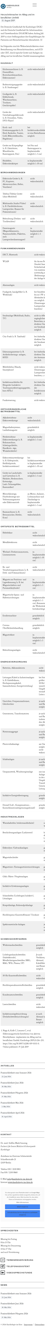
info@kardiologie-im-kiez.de (19, 1179)
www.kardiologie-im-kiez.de (20, 1182)
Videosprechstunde (19, 1273)
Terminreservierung (20, 1260)
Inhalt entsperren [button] (22, 1207)
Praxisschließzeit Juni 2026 (12, 1303)
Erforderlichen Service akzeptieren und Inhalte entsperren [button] (22, 1214)
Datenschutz (39, 1324)
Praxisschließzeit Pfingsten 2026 (14, 1313)
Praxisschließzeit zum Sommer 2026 (16, 1293)
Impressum (28, 1324)
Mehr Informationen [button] (22, 1202)
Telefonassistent (18, 1266)
